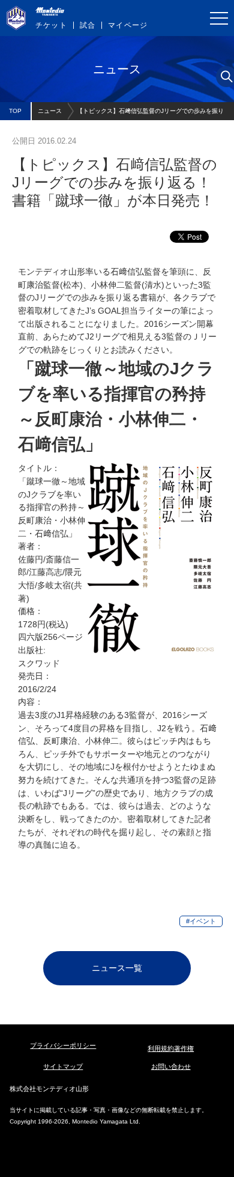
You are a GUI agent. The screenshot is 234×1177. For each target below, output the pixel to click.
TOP (15, 111)
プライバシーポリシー (63, 1045)
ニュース (50, 111)
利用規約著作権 (171, 1048)
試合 (87, 25)
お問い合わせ (171, 1066)
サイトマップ (63, 1066)
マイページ (128, 25)
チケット (51, 25)
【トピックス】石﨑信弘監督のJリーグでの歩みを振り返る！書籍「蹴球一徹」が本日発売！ (150, 114)
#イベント (201, 921)
